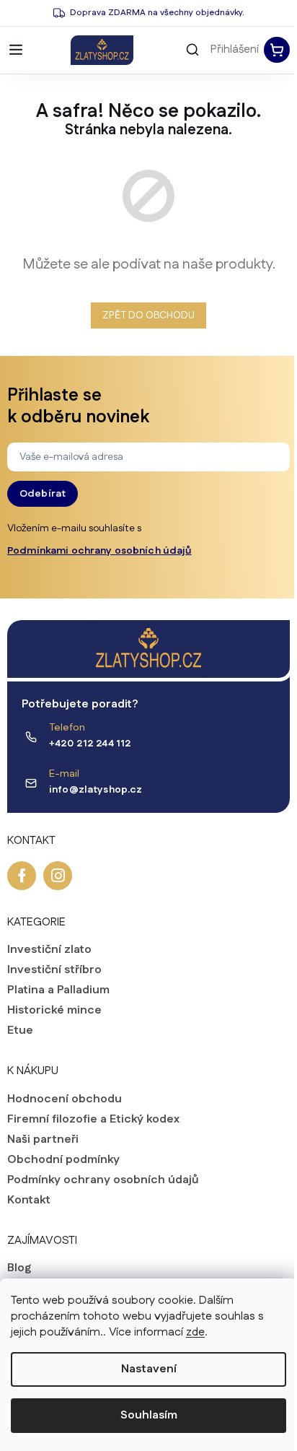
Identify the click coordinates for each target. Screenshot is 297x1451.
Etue (20, 1031)
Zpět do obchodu (148, 315)
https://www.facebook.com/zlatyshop (21, 875)
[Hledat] (192, 50)
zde (195, 1332)
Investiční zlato (49, 950)
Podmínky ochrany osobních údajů (103, 1180)
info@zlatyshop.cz (95, 790)
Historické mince (54, 1011)
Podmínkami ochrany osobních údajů (99, 551)
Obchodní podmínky (63, 1160)
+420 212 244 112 (90, 743)
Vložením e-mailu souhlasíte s (99, 539)
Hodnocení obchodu (64, 1099)
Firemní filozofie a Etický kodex (93, 1120)
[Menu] (16, 50)
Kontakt (28, 1200)
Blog (19, 1268)
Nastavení (149, 1369)
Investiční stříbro (54, 970)
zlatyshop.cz (57, 875)
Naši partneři (43, 1140)
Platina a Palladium (58, 990)
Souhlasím (148, 1415)
